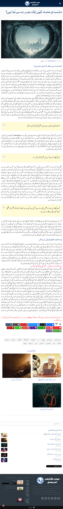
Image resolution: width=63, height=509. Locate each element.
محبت (54, 343)
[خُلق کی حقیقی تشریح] (20, 482)
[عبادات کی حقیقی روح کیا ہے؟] (16, 366)
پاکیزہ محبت (43, 339)
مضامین (42, 61)
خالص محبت (13, 339)
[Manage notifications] (3, 505)
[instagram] (52, 498)
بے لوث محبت (49, 339)
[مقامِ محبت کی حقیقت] (4, 460)
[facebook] (58, 498)
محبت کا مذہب (48, 343)
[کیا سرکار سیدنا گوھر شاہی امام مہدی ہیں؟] (4, 450)
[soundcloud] (42, 498)
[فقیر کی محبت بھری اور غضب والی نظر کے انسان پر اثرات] (20, 489)
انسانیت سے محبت (57, 339)
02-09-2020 (51, 61)
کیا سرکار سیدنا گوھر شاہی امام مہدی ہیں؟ (53, 449)
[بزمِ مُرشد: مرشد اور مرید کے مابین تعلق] (4, 455)
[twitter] (49, 498)
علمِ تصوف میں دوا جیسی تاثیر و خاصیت (47, 409)
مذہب (36, 343)
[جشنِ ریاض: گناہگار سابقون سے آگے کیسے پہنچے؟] (47, 366)
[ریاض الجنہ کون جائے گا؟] (20, 500)
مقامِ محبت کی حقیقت (57, 459)
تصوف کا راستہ (33, 339)
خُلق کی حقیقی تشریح (27, 481)
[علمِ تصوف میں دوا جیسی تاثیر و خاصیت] (47, 395)
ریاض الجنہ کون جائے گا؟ (27, 499)
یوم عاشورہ (25, 343)
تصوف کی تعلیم (26, 339)
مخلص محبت (42, 343)
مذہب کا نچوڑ (31, 343)
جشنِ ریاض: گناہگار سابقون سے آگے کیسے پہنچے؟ (47, 379)
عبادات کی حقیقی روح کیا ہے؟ (16, 379)
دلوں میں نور (7, 339)
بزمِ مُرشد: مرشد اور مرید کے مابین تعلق (54, 454)
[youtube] (45, 498)
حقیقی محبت (19, 339)
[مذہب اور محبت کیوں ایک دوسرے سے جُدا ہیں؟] (31, 39)
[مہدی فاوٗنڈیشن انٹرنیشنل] (31, 3)
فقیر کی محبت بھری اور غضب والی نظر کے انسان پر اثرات (27, 490)
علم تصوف (59, 343)
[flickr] (55, 498)
